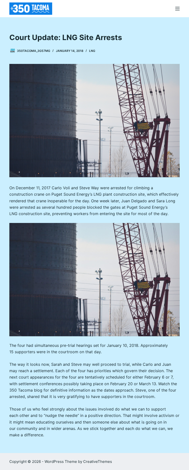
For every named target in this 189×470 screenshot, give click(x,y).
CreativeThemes (97, 461)
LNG (92, 51)
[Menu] (177, 8)
